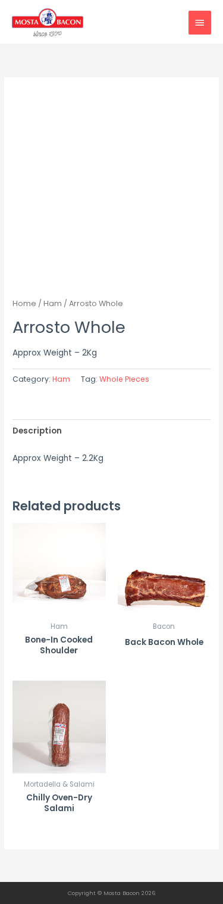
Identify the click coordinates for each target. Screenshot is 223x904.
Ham (52, 303)
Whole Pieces (124, 379)
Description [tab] (37, 431)
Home (24, 303)
